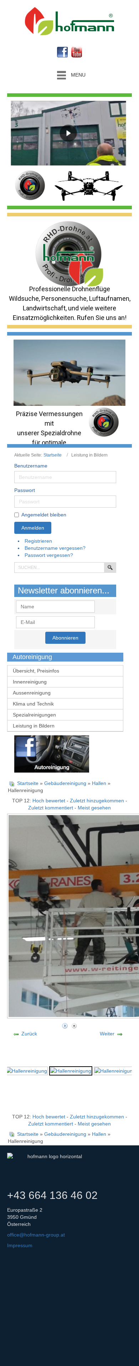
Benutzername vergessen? (55, 548)
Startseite (52, 455)
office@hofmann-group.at (36, 1235)
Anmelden (32, 528)
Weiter (107, 1033)
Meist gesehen (94, 808)
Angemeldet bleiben (43, 515)
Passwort (24, 490)
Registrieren (39, 541)
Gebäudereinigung (65, 783)
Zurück (29, 1033)
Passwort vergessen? (49, 555)
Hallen (99, 783)
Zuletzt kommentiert (50, 808)
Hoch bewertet (48, 800)
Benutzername (30, 466)
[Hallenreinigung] (26, 1070)
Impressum (19, 1245)
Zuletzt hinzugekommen (97, 800)
